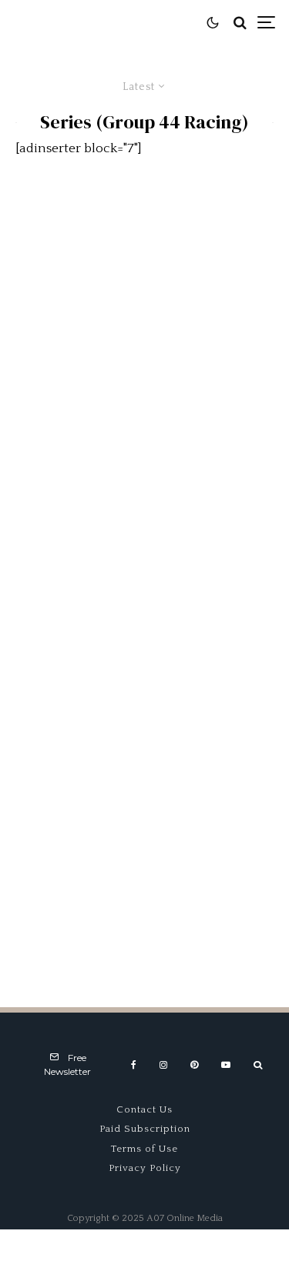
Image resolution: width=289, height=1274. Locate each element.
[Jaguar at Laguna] (144, 862)
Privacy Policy (145, 1168)
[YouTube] (226, 1065)
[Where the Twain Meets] (144, 473)
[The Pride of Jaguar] (144, 667)
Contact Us (144, 1109)
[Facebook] (133, 1065)
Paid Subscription (144, 1128)
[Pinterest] (194, 1065)
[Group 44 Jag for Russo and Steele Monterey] (144, 278)
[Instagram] (163, 1065)
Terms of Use (144, 1148)
